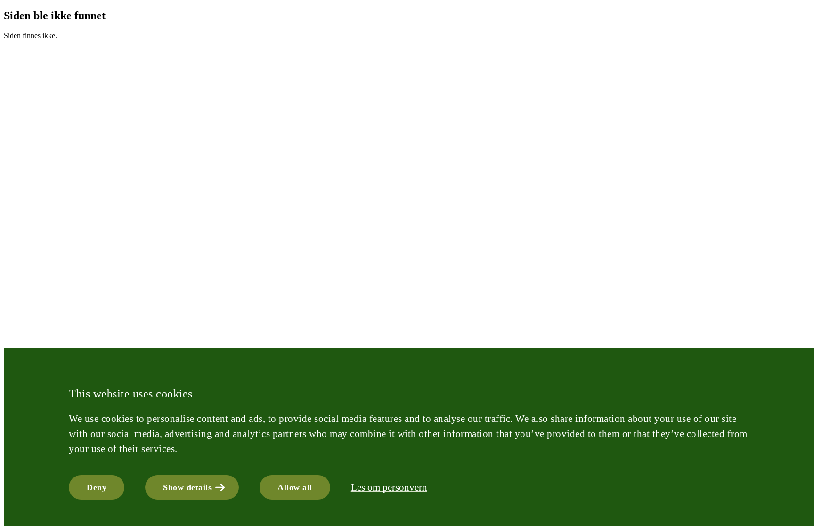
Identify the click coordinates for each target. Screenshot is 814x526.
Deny (96, 487)
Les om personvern (389, 487)
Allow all (294, 487)
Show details (187, 487)
